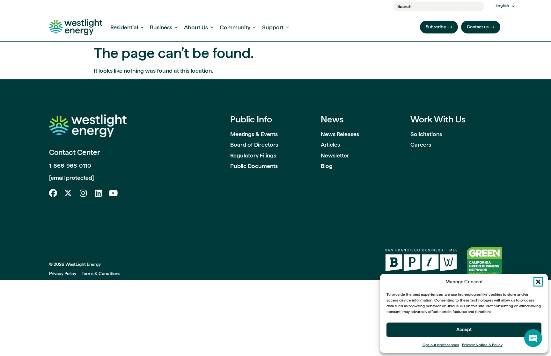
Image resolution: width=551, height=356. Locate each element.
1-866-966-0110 (70, 165)
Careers (420, 144)
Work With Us (438, 119)
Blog (327, 166)
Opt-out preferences (440, 345)
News (332, 119)
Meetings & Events (254, 134)
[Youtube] (113, 193)
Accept (464, 329)
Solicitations (426, 134)
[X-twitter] (68, 193)
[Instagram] (83, 193)
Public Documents (254, 166)
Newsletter (335, 155)
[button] (538, 282)
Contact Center (74, 152)
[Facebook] (53, 193)
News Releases (340, 134)
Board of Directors (254, 144)
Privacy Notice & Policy (482, 345)
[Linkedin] (98, 193)
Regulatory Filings (253, 155)
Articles (330, 144)
